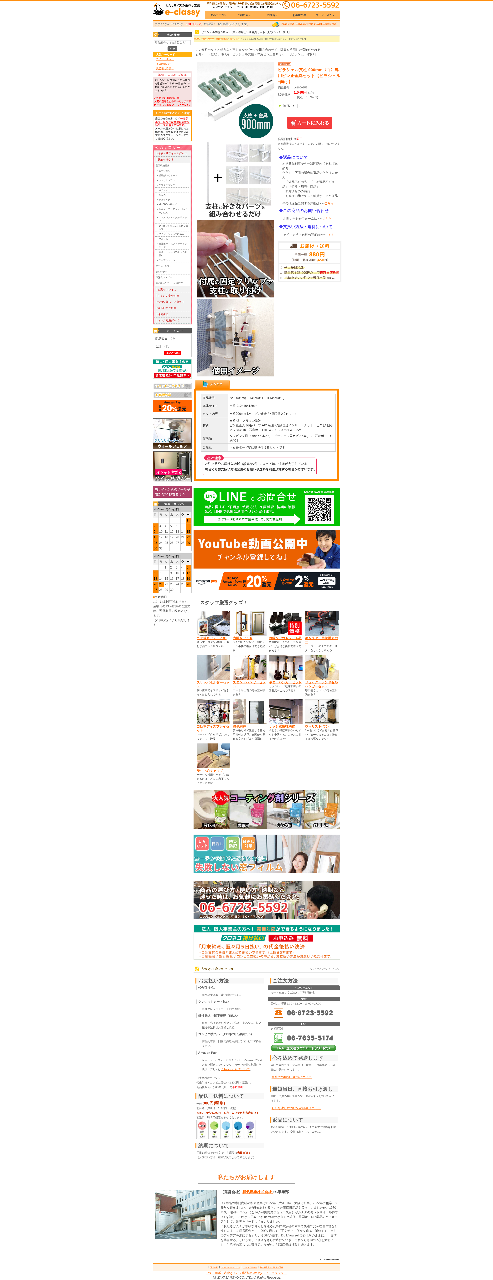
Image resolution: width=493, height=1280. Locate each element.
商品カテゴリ (218, 15)
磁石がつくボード (168, 175)
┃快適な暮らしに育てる (169, 301)
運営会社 (214, 1267)
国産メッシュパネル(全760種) (173, 254)
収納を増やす (208, 39)
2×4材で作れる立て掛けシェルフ (173, 227)
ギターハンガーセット (285, 682)
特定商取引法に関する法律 (271, 1267)
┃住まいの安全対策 (167, 295)
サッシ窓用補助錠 (282, 726)
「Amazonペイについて (235, 1069)
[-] (234, 217)
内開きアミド (242, 638)
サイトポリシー (250, 1267)
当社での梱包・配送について (292, 1077)
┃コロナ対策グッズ (167, 320)
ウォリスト (164, 239)
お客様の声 (299, 15)
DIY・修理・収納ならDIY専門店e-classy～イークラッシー (246, 1273)
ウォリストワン (167, 180)
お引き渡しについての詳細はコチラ (296, 1108)
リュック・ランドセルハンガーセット (321, 684)
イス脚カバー (163, 63)
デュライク (164, 199)
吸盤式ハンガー (164, 277)
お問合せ (272, 15)
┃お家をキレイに (165, 289)
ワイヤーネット (165, 59)
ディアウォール (167, 260)
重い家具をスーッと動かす (169, 283)
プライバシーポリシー (230, 1267)
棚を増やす (161, 271)
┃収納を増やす (164, 159)
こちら (329, 203)
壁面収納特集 (162, 165)
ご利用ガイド (245, 15)
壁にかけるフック (165, 266)
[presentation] (212, 384)
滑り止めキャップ (210, 771)
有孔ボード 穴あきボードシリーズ (173, 245)
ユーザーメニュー (326, 15)
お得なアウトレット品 (285, 638)
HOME (197, 39)
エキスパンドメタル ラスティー (173, 219)
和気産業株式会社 (257, 1192)
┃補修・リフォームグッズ (171, 153)
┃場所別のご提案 (165, 308)
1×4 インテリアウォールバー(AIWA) (172, 211)
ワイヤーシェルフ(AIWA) (171, 234)
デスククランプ (167, 185)
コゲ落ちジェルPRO (211, 638)
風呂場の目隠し (165, 68)
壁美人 (162, 194)
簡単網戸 (239, 726)
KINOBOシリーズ (168, 204)
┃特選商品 (161, 314)
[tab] (212, 384)
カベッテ (163, 190)
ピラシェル (164, 170)
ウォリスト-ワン (317, 726)
